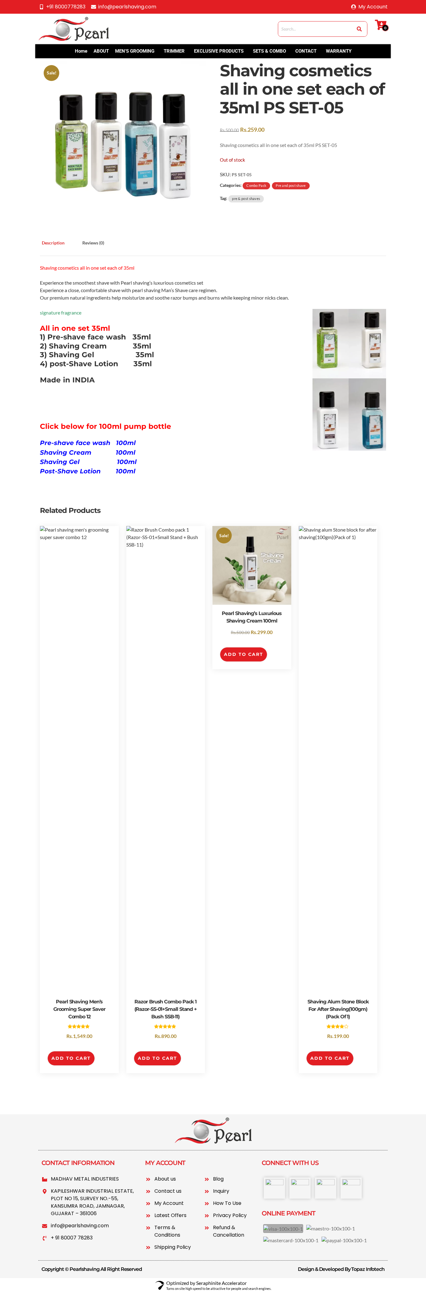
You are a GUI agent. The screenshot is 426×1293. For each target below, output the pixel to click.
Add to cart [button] (71, 1058)
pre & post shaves (246, 199)
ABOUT (101, 51)
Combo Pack (256, 185)
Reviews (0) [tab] (93, 242)
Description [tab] (53, 242)
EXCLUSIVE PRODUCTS (219, 51)
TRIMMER (174, 51)
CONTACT (306, 51)
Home (81, 51)
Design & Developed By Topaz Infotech (341, 1269)
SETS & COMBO (269, 51)
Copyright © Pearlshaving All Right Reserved (91, 1269)
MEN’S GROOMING (134, 51)
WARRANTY (338, 51)
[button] (136, 51)
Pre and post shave (291, 185)
